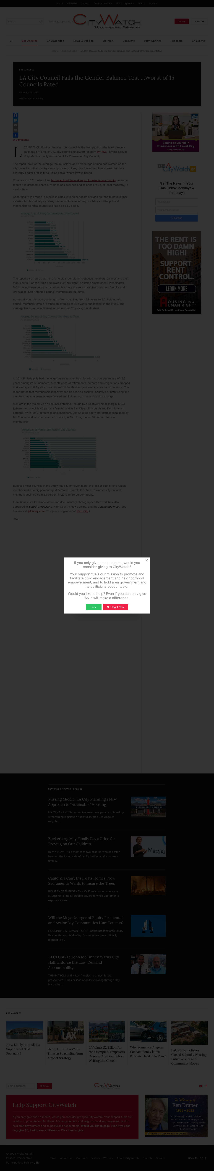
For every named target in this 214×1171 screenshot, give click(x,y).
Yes (93, 607)
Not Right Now (115, 607)
